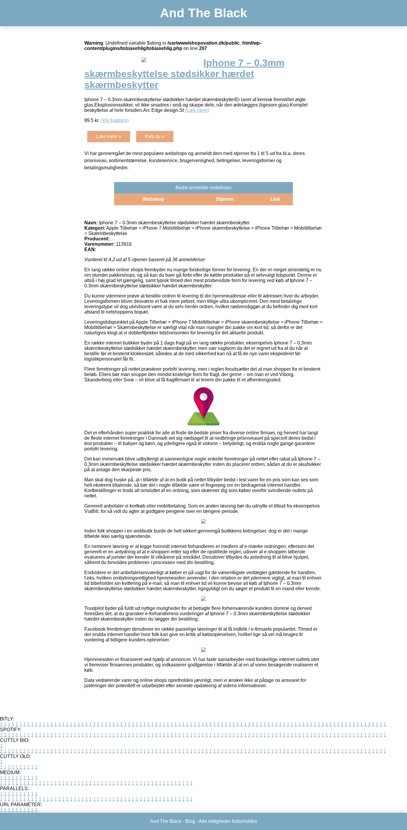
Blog (190, 821)
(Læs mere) (197, 110)
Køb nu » (154, 136)
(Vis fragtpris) (115, 120)
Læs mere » (108, 136)
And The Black (203, 13)
